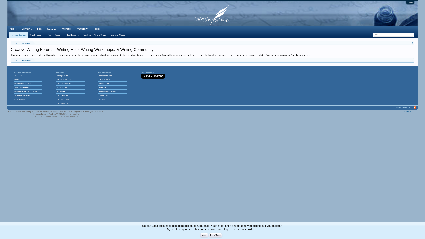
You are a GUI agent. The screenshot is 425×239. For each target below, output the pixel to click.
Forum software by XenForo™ (56, 114)
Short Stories (62, 87)
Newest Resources (56, 35)
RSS (415, 107)
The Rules (18, 76)
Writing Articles (62, 95)
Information (66, 29)
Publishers (87, 35)
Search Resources (37, 35)
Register (97, 29)
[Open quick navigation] (412, 43)
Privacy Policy (104, 79)
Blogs (39, 29)
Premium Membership (107, 91)
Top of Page (104, 99)
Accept (204, 235)
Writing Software (101, 35)
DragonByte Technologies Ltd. (85, 112)
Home (404, 108)
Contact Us (103, 95)
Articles (13, 29)
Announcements (105, 76)
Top (410, 108)
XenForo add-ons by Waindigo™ (48, 116)
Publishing (61, 91)
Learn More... (215, 235)
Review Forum (19, 99)
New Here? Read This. (23, 83)
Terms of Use (104, 83)
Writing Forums (62, 76)
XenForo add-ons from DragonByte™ (47, 112)
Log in (410, 2)
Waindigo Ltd (72, 116)
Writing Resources (64, 83)
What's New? (82, 29)
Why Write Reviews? (22, 95)
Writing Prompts (63, 99)
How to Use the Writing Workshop (27, 91)
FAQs (16, 79)
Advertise (102, 87)
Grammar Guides (118, 35)
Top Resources (73, 35)
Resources (52, 29)
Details (101, 112)
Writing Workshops (21, 87)
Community (27, 29)
